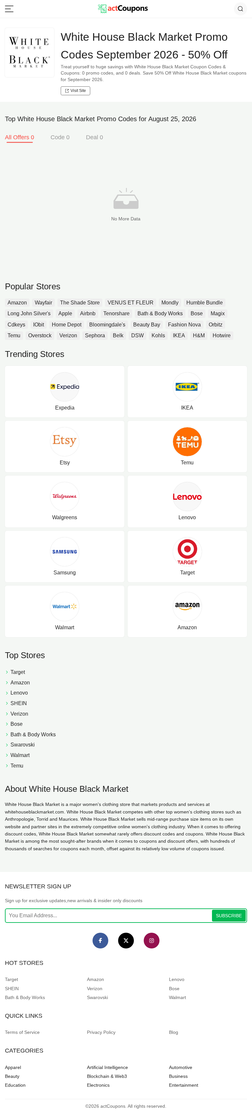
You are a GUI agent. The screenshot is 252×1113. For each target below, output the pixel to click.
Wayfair (43, 302)
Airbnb (87, 313)
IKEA (179, 335)
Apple (65, 313)
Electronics (98, 1085)
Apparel (13, 1067)
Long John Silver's (29, 313)
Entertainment (183, 1085)
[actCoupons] (122, 9)
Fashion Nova (184, 324)
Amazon (17, 302)
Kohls (158, 335)
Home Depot (66, 324)
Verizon (68, 335)
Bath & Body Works (160, 313)
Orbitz (215, 324)
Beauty (12, 1076)
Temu (14, 335)
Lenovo (176, 979)
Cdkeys (16, 324)
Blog (173, 1032)
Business (178, 1076)
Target (11, 979)
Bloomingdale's (107, 324)
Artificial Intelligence (107, 1067)
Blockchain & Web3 (107, 1076)
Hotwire (222, 335)
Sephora (95, 335)
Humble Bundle (204, 302)
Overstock (40, 335)
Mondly (169, 302)
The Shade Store (80, 302)
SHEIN (12, 988)
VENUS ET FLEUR (131, 302)
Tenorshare (116, 313)
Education (15, 1085)
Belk (118, 335)
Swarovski (97, 997)
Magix (218, 313)
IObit (38, 324)
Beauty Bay (146, 324)
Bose (197, 313)
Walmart (177, 997)
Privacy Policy (101, 1032)
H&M (199, 335)
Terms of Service (22, 1032)
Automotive (180, 1067)
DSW (137, 335)
